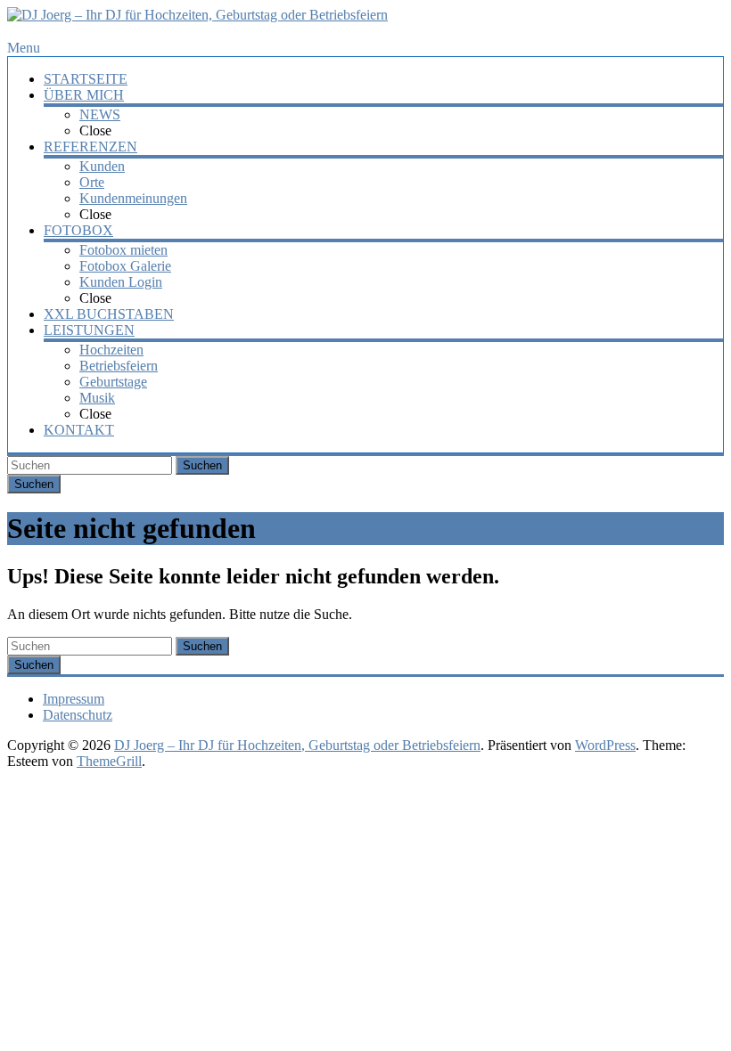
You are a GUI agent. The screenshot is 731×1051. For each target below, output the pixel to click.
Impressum (73, 698)
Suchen (202, 465)
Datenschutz (77, 714)
